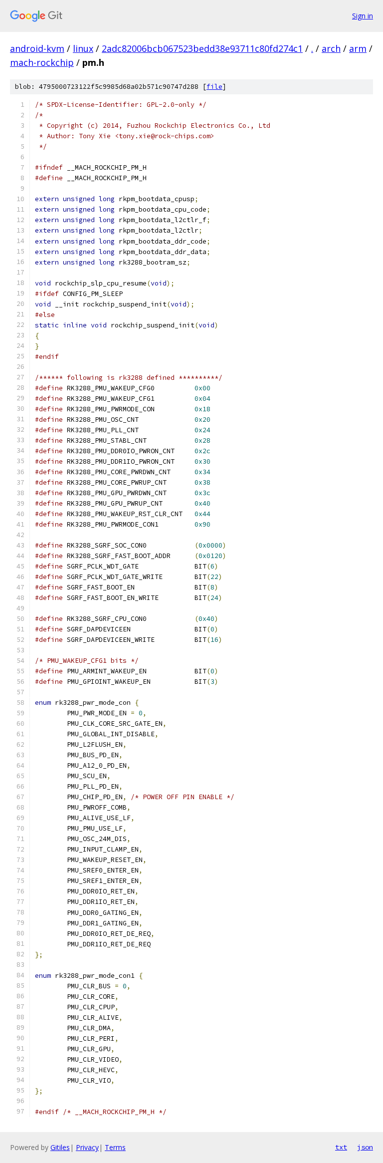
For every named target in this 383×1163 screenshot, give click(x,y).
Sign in (362, 15)
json (365, 1147)
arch (331, 48)
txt (341, 1147)
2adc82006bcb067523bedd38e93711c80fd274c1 (202, 48)
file (214, 86)
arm (358, 48)
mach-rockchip (42, 62)
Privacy (87, 1147)
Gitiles (60, 1147)
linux (83, 48)
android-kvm (37, 48)
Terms (115, 1147)
